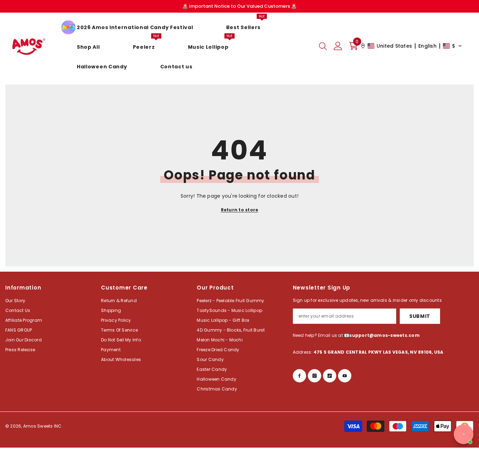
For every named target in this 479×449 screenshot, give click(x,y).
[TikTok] (329, 375)
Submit (419, 316)
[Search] (323, 46)
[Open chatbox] (463, 434)
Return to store (239, 210)
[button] (411, 46)
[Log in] (338, 46)
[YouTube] (344, 375)
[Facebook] (299, 375)
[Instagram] (314, 375)
